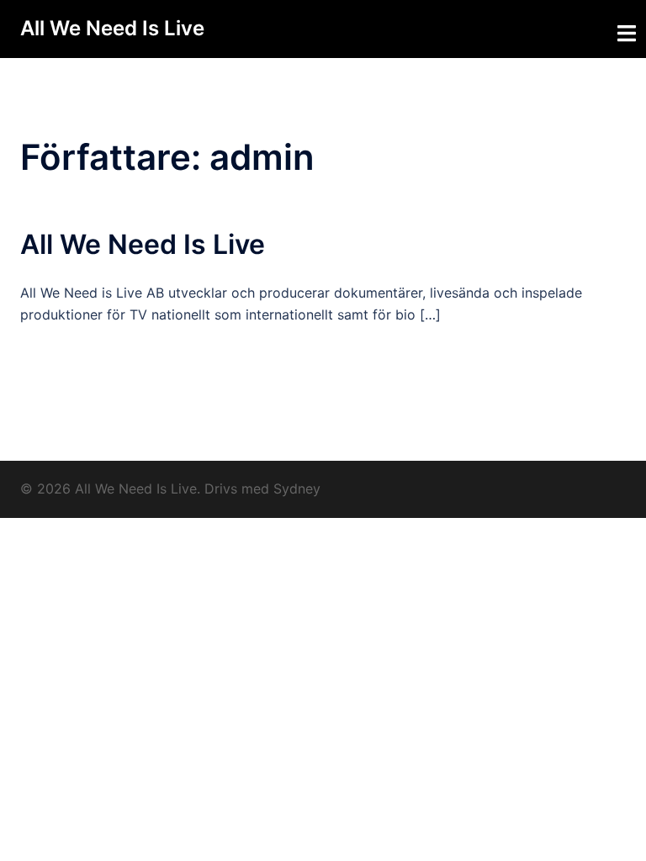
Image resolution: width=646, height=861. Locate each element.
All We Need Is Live (112, 28)
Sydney (296, 488)
